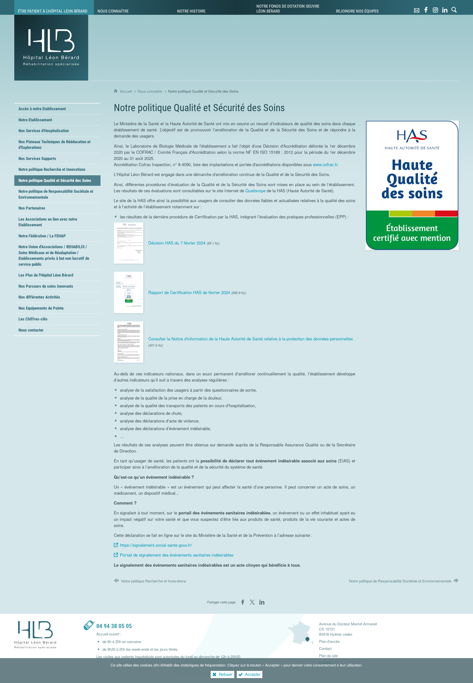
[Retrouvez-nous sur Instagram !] (435, 7)
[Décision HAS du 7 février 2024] (128, 242)
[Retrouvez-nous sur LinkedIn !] (444, 7)
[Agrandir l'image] (412, 184)
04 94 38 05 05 (114, 626)
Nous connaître (149, 91)
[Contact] (416, 7)
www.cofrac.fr (325, 164)
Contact (325, 648)
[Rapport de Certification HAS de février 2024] (128, 292)
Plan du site (328, 655)
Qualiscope (255, 190)
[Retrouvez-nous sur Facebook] (426, 7)
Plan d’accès (329, 641)
